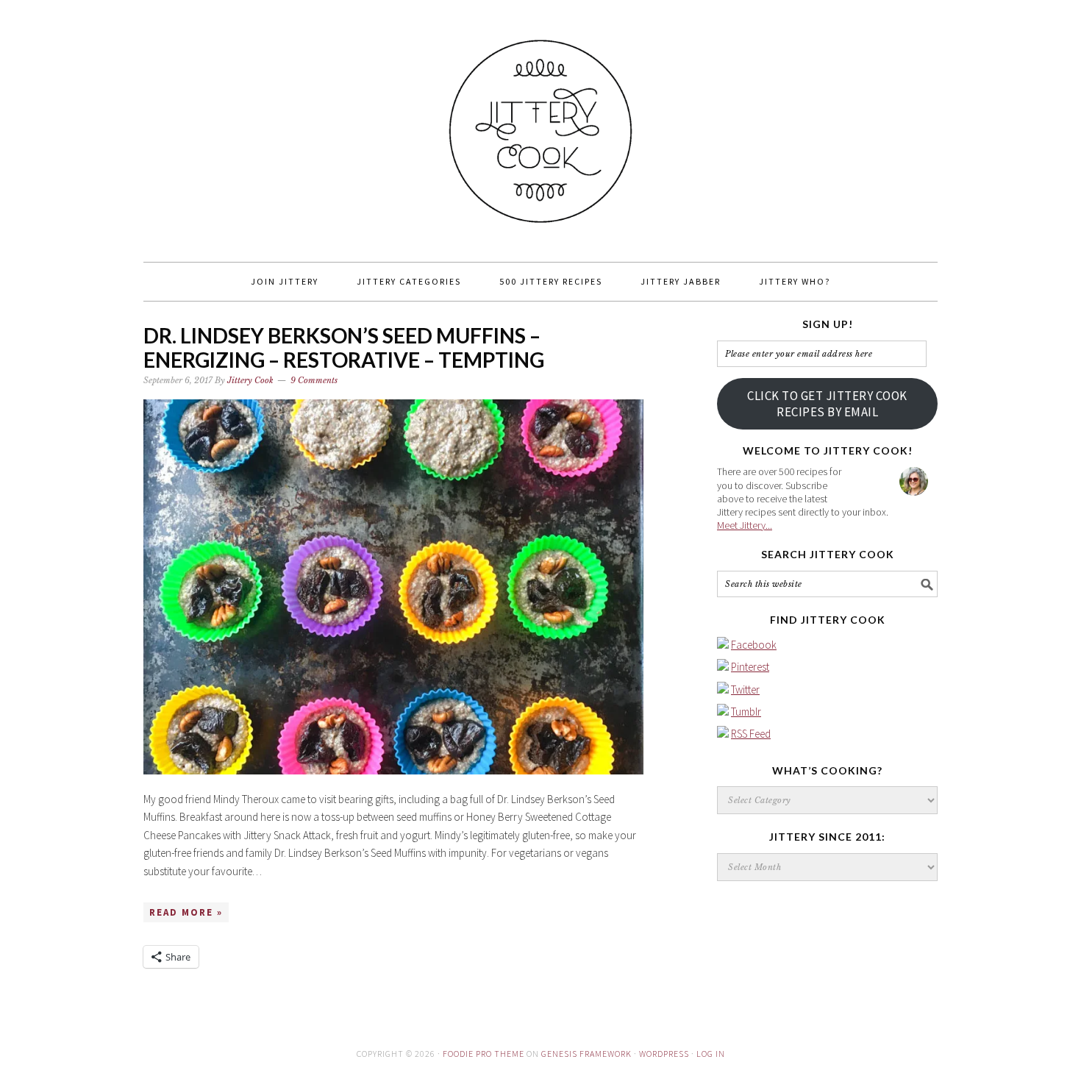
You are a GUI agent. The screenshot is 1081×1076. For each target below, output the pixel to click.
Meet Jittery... (744, 525)
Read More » (186, 912)
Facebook (754, 645)
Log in (710, 1053)
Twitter (745, 689)
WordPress (664, 1053)
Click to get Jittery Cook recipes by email (827, 404)
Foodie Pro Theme (483, 1053)
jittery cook (540, 124)
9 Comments (314, 380)
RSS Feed (751, 734)
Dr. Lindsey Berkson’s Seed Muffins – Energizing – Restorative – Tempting (343, 348)
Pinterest (750, 667)
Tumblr (746, 712)
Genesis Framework (586, 1053)
